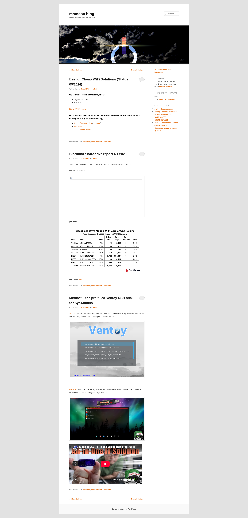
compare (96, 123)
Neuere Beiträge (138, 70)
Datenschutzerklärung (162, 69)
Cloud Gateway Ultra (83, 123)
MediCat (72, 389)
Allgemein (86, 141)
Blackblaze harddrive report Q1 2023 (97, 153)
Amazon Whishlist (165, 86)
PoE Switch (79, 126)
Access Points (85, 129)
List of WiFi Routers (77, 108)
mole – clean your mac (163, 109)
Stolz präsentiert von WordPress (124, 509)
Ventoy (72, 313)
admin (95, 89)
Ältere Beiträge (75, 70)
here (81, 279)
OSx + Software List (167, 99)
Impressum (158, 72)
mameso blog (81, 13)
